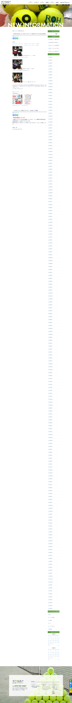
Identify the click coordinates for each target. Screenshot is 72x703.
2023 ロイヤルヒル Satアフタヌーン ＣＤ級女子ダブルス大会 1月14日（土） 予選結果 (25, 43)
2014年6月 (50, 487)
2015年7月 (50, 449)
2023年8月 (50, 163)
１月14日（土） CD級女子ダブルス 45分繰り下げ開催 (25, 110)
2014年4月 (50, 493)
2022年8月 (50, 198)
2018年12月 (51, 328)
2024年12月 (51, 116)
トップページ (30, 2)
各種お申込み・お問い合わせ (65, 2)
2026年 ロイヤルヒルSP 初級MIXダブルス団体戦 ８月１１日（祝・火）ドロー (54, 48)
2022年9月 (50, 195)
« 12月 (49, 645)
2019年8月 (50, 304)
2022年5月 (50, 207)
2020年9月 (50, 266)
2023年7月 (50, 166)
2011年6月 (50, 593)
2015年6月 (50, 452)
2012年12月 (51, 540)
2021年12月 (51, 222)
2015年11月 (51, 437)
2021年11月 (51, 225)
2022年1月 (50, 219)
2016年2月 (50, 428)
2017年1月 (50, 396)
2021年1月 (50, 254)
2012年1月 (50, 573)
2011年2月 (50, 605)
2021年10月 (51, 228)
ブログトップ (54, 31)
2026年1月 (50, 77)
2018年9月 (50, 337)
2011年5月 (50, 596)
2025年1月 (50, 113)
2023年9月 (50, 160)
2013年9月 (50, 514)
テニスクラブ (42, 2)
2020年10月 (51, 263)
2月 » (59, 645)
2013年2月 (50, 534)
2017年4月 (50, 387)
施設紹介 (57, 2)
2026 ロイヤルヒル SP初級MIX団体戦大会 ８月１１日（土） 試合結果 (54, 45)
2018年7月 (50, 343)
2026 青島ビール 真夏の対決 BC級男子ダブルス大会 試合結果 (54, 39)
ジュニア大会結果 (51, 617)
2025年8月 (50, 92)
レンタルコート (52, 2)
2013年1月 (50, 537)
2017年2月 (50, 393)
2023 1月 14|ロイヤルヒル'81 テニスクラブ (6, 5)
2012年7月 (50, 555)
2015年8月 (50, 446)
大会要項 (47, 2)
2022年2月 (50, 216)
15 (48, 640)
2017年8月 (50, 375)
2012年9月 (50, 549)
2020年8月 (50, 269)
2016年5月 (50, 419)
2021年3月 (50, 248)
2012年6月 (50, 558)
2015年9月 (50, 443)
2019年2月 (50, 322)
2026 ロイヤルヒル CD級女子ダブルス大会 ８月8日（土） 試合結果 (54, 51)
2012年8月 (50, 552)
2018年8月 (50, 340)
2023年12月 (51, 151)
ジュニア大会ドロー (52, 626)
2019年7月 (50, 307)
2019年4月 (50, 316)
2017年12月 (51, 363)
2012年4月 (50, 564)
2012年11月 (51, 543)
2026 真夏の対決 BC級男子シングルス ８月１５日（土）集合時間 (54, 42)
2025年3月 (50, 107)
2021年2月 (50, 251)
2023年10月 (51, 157)
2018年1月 (50, 360)
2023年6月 (50, 169)
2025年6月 (50, 98)
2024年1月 (50, 148)
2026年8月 (50, 57)
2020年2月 (50, 287)
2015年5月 (50, 455)
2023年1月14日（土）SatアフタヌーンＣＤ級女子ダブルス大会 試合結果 (29, 33)
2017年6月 (50, 381)
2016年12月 (51, 399)
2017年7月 (50, 378)
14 (58, 638)
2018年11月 (51, 331)
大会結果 (50, 620)
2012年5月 (50, 561)
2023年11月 (51, 154)
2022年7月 (50, 201)
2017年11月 (51, 366)
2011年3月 (50, 602)
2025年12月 (51, 80)
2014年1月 (50, 502)
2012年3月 (50, 567)
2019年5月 (50, 313)
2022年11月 (51, 189)
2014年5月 (50, 490)
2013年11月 (51, 508)
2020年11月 (51, 260)
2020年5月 (50, 278)
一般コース (44, 685)
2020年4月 (50, 281)
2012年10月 (51, 546)
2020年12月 (51, 257)
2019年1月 (50, 325)
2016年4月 (50, 422)
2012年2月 (50, 570)
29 (48, 657)
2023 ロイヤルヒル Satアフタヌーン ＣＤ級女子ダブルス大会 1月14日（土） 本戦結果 (25, 45)
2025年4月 (50, 104)
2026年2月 (50, 74)
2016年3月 (50, 425)
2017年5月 (50, 384)
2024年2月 (50, 145)
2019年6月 (50, 310)
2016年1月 (50, 431)
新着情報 (50, 629)
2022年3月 (50, 213)
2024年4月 (50, 139)
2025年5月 (50, 101)
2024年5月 (50, 136)
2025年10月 (51, 86)
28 (58, 642)
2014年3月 (50, 496)
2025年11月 (51, 83)
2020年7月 (50, 272)
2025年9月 (50, 89)
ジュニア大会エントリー (56, 690)
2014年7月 (50, 484)
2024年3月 (50, 142)
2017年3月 (50, 390)
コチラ (22, 91)
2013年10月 (51, 511)
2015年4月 (50, 458)
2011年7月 (50, 590)
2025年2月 (50, 110)
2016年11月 (51, 402)
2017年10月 (51, 369)
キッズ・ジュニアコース (46, 686)
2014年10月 (51, 475)
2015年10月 (51, 440)
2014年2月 (50, 499)
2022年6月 (50, 204)
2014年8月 (50, 481)
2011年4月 (50, 599)
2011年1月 (50, 608)
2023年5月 (50, 172)
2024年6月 (50, 133)
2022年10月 (51, 192)
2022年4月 (50, 210)
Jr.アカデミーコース (45, 689)
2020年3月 (50, 284)
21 (58, 640)
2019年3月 (50, 319)
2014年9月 (50, 478)
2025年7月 (50, 95)
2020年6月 (50, 275)
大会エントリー (55, 688)
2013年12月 (51, 505)
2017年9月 (50, 372)
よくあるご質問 (35, 687)
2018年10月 (51, 334)
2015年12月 (51, 434)
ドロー (50, 623)
